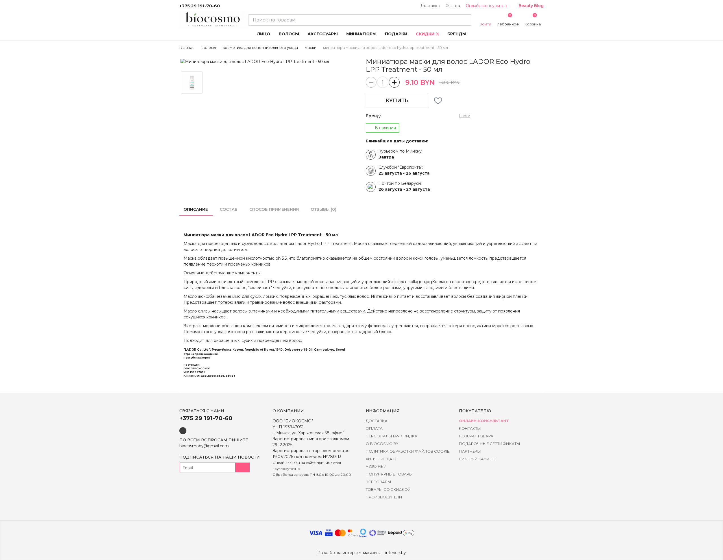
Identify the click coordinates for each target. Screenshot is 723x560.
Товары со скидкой (388, 489)
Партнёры (470, 451)
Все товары (378, 481)
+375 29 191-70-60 (199, 5)
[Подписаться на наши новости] (243, 467)
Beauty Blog (531, 5)
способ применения (274, 209)
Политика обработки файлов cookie (407, 451)
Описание (196, 209)
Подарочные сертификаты (489, 443)
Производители (384, 497)
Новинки (376, 466)
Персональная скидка (391, 436)
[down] (371, 82)
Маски (310, 47)
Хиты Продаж (381, 459)
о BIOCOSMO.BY (382, 443)
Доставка (430, 5)
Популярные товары (389, 474)
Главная (187, 47)
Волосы (208, 47)
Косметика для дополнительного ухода (260, 47)
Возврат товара (476, 436)
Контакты (470, 428)
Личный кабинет (478, 459)
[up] (394, 82)
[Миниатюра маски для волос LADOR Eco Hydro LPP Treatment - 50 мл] (268, 62)
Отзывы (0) (323, 209)
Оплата (452, 5)
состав (229, 209)
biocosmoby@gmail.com (204, 445)
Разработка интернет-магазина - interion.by (361, 552)
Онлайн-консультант (486, 5)
